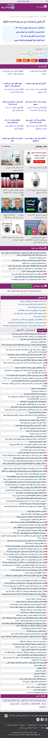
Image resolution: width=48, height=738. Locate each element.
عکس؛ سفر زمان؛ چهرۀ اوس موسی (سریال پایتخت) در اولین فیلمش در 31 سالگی (23, 471)
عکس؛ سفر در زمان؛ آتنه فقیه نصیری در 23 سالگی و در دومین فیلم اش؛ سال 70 (23, 586)
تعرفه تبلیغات (31, 725)
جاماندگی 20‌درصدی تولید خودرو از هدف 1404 (30, 28)
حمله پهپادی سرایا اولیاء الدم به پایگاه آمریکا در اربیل (32, 655)
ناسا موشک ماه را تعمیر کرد (38, 391)
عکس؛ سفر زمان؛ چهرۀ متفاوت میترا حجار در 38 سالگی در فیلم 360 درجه (25, 591)
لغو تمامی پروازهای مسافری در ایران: (36, 687)
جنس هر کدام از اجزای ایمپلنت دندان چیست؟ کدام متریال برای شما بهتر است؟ (23, 326)
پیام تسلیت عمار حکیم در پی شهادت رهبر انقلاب (33, 641)
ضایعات (25, 60)
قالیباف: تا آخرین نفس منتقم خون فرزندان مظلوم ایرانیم (30, 425)
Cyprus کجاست (25, 704)
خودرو (34, 60)
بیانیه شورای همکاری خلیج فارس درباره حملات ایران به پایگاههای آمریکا (26, 476)
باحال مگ (44, 704)
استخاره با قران (12, 725)
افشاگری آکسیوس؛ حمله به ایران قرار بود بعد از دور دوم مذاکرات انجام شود (25, 490)
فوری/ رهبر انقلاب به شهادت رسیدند (36, 599)
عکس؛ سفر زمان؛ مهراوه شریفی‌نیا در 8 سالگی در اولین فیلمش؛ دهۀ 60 (26, 560)
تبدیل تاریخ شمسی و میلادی (28, 727)
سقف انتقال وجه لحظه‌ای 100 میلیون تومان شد (33, 519)
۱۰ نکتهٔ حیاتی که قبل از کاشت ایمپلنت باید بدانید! (31, 304)
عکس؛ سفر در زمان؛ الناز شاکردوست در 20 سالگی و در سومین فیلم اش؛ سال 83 (23, 562)
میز (18, 60)
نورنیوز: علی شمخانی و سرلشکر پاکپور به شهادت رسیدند (30, 621)
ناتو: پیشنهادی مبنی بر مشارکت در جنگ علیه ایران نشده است (29, 336)
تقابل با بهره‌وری (41, 668)
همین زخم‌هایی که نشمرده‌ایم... (37, 258)
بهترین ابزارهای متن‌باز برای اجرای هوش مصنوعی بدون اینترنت (28, 334)
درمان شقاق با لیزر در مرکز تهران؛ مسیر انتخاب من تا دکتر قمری (28, 319)
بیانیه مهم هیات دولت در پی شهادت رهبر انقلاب (33, 610)
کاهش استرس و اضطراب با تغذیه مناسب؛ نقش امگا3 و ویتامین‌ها (28, 444)
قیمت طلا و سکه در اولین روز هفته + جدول (34, 271)
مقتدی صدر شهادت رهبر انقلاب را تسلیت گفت (33, 612)
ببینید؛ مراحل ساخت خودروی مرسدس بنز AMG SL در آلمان (29, 528)
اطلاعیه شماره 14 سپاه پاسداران (37, 412)
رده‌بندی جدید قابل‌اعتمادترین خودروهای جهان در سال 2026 (29, 533)
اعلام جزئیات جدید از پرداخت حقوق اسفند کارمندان (32, 453)
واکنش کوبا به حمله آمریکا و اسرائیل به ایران (34, 649)
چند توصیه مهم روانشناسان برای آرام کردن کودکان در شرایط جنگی (28, 407)
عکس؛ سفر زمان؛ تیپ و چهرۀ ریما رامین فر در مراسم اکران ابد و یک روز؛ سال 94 (24, 378)
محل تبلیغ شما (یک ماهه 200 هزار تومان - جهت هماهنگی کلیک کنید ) (24, 700)
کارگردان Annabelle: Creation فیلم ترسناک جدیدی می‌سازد (28, 495)
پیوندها (22, 725)
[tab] (42, 330)
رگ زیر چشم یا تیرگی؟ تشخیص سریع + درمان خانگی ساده (29, 313)
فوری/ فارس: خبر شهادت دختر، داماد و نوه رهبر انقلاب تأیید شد (28, 588)
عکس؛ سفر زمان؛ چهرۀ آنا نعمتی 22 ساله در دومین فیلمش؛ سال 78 (27, 557)
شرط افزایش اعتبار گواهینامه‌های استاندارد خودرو (29, 40)
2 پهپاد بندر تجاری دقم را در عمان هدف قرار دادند (32, 504)
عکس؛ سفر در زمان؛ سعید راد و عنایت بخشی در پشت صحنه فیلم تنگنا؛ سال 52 (24, 455)
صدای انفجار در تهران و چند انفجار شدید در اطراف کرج (31, 493)
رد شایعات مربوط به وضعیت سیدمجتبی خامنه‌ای (32, 420)
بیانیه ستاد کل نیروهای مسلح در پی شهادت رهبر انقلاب (31, 615)
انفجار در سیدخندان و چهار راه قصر (36, 511)
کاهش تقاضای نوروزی (40, 665)
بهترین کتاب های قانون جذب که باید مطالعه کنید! (31, 310)
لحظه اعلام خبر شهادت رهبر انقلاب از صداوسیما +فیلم (30, 602)
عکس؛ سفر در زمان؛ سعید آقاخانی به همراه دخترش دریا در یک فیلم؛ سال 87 (24, 410)
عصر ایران (39, 49)
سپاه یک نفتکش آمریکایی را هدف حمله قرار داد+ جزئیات (30, 368)
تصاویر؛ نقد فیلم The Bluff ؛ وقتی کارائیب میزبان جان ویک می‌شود (26, 266)
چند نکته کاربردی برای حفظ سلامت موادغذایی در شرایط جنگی (29, 260)
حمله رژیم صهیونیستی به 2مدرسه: (36, 692)
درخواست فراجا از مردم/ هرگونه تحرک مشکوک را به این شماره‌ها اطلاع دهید (25, 485)
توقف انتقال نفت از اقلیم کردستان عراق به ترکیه (33, 423)
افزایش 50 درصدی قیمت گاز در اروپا (36, 431)
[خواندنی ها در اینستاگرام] (46, 720)
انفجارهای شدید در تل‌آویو (38, 388)
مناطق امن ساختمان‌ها (40, 676)
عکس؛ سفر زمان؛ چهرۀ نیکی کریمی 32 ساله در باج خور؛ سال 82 (28, 570)
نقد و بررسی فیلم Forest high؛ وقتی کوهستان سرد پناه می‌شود (27, 522)
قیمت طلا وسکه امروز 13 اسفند (37, 442)
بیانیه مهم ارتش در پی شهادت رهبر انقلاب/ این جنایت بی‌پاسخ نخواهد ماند (25, 652)
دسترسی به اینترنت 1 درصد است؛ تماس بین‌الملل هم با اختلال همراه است (26, 501)
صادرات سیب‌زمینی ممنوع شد (37, 434)
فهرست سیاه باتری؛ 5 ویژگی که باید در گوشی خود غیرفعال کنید (28, 279)
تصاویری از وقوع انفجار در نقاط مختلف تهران (33, 514)
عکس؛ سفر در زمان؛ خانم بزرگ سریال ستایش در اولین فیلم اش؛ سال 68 (26, 551)
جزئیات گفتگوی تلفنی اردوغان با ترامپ (35, 573)
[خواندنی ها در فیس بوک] (42, 720)
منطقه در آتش (42, 684)
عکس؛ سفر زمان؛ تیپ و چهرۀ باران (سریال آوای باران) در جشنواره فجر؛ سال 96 (24, 461)
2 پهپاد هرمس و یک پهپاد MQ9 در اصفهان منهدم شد (31, 404)
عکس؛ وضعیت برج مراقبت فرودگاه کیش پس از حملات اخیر (29, 360)
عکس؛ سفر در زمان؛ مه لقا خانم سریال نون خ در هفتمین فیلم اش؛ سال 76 (25, 546)
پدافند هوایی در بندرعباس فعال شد (36, 631)
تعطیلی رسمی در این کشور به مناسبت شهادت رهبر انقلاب (30, 647)
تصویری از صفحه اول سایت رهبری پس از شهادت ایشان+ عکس (28, 634)
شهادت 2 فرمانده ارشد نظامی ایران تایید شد (34, 628)
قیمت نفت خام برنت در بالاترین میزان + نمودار (33, 436)
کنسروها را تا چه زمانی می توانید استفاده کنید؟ (33, 450)
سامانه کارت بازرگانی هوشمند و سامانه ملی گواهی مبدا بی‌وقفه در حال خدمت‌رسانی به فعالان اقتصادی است (27, 398)
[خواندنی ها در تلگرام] (38, 720)
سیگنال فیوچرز (42, 707)
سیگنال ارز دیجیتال (14, 704)
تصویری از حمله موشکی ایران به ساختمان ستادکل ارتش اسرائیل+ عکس (26, 663)
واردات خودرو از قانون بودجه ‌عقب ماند (32, 36)
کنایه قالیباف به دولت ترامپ (38, 342)
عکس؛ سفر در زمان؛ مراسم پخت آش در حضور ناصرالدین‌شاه (29, 458)
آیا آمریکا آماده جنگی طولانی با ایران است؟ (34, 682)
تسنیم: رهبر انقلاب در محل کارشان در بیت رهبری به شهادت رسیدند (28, 607)
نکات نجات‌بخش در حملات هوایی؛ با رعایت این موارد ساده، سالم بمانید (26, 541)
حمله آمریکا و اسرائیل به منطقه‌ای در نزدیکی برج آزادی (31, 517)
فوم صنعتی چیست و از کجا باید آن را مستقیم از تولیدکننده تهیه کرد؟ (26, 322)
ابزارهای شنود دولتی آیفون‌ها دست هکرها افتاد (33, 402)
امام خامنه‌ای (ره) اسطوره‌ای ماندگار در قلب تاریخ (33, 428)
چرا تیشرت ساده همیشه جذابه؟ (36, 307)
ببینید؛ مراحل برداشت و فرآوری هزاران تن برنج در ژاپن (31, 498)
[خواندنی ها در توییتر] (6, 716)
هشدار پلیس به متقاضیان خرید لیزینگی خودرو (30, 32)
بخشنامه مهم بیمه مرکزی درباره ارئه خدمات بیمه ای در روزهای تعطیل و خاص (25, 482)
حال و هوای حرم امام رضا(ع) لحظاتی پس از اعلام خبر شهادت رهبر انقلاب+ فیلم (23, 618)
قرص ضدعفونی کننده (39, 316)
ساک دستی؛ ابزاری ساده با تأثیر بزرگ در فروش (32, 301)
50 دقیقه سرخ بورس (40, 673)
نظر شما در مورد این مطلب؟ (21, 286)
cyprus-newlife (35, 704)
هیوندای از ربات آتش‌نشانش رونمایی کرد (35, 394)
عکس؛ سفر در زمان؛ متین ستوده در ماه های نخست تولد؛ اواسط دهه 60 (26, 375)
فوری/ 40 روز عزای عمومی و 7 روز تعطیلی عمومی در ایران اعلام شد (28, 604)
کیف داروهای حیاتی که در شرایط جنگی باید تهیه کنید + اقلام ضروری (27, 268)
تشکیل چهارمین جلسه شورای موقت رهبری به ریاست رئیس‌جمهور (28, 357)
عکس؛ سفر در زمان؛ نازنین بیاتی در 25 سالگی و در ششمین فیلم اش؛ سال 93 (24, 554)
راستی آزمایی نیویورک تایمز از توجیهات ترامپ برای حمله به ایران (28, 580)
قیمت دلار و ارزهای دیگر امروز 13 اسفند (35, 447)
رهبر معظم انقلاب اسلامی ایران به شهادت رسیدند (32, 679)
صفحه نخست (43, 725)
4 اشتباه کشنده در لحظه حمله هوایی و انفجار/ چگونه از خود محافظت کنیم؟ (25, 439)
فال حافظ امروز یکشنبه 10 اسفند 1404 (36, 543)
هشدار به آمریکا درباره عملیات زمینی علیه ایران (33, 339)
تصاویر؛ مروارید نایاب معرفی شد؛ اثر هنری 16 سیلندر (31, 525)
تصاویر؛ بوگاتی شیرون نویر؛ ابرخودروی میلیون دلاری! (31, 530)
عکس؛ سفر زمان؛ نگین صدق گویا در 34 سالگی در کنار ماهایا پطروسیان (26, 549)
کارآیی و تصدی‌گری (40, 671)
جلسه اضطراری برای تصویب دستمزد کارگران (34, 263)
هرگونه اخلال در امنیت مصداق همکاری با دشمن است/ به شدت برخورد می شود (24, 479)
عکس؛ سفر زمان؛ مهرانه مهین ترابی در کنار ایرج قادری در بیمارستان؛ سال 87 (25, 583)
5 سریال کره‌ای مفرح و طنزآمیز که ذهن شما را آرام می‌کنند (30, 277)
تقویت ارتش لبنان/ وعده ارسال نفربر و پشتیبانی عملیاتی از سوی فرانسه (26, 355)
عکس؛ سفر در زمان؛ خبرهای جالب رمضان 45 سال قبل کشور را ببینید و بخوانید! (24, 468)
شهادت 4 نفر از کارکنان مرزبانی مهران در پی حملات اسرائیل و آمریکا (28, 487)
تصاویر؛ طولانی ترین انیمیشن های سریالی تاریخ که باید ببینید (28, 274)
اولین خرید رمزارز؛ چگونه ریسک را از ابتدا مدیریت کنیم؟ (31, 474)
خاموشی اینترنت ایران (40, 690)
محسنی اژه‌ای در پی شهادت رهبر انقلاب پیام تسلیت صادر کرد (29, 644)
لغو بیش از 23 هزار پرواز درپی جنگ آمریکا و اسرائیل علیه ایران (29, 381)
